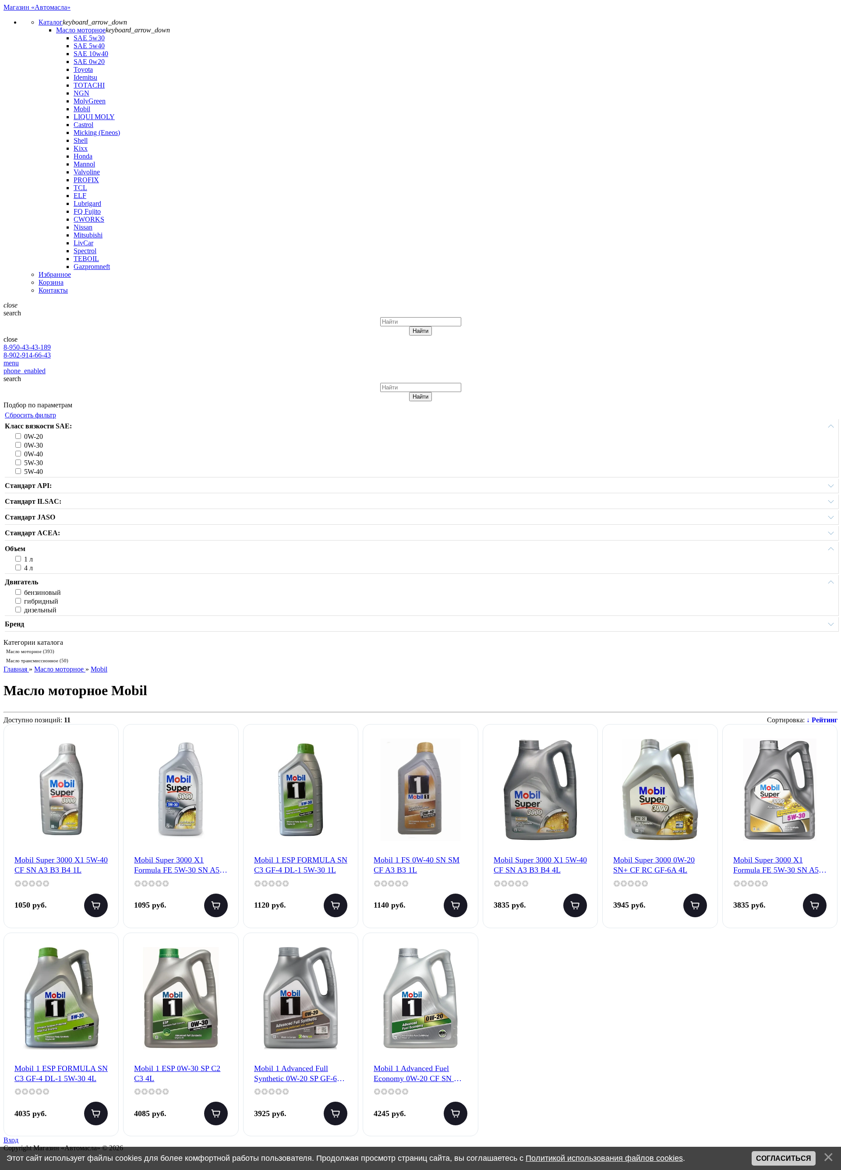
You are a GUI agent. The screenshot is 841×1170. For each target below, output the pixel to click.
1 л (28, 559)
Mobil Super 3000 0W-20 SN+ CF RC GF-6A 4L (654, 864)
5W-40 (33, 471)
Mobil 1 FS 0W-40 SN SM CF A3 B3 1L (416, 864)
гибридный (41, 601)
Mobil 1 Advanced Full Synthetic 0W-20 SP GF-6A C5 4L (298, 1074)
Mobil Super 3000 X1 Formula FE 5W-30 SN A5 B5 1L (176, 865)
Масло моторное (30, 651)
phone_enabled (25, 371)
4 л (28, 568)
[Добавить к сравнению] (105, 777)
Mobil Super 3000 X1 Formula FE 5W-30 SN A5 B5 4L (776, 865)
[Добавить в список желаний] (105, 749)
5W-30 (33, 463)
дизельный (40, 610)
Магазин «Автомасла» (37, 7)
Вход (11, 1140)
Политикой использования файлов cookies (604, 1158)
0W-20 (33, 436)
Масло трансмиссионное (37, 660)
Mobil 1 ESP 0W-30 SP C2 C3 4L (177, 1073)
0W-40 (33, 454)
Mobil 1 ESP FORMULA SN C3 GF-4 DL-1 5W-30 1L (300, 864)
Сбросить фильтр (30, 415)
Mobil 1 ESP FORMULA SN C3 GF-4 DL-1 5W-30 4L (61, 1073)
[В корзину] (96, 905)
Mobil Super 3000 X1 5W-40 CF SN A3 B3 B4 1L (61, 864)
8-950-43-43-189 (27, 347)
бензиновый (42, 592)
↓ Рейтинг (821, 720)
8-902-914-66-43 (27, 355)
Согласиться (783, 1158)
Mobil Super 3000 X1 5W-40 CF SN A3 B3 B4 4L (540, 864)
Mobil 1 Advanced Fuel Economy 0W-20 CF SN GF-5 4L (420, 1074)
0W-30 (33, 445)
